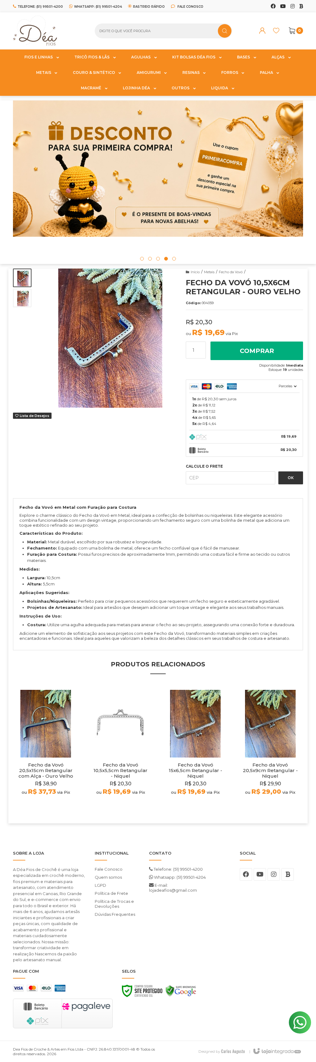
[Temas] (233, 1051)
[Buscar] (224, 31)
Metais (209, 272)
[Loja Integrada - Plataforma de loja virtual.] (276, 1051)
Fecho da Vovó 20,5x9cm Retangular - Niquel (270, 770)
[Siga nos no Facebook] (273, 6)
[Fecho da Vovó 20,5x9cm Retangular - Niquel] (270, 752)
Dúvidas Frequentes (115, 914)
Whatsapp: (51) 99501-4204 (179, 877)
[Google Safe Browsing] (180, 992)
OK (291, 477)
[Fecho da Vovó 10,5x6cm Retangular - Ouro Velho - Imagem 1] (22, 278)
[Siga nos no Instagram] (292, 6)
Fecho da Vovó (231, 272)
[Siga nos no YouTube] (260, 874)
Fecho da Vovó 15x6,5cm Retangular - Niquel (195, 770)
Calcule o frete (204, 466)
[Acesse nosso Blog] (301, 6)
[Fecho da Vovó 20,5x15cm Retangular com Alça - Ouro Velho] (45, 752)
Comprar (257, 351)
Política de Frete (111, 893)
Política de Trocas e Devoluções (114, 904)
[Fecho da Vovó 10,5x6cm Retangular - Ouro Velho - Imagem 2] (22, 298)
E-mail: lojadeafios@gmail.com (173, 888)
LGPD (100, 885)
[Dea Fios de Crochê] (49, 30)
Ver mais (45, 807)
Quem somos (108, 877)
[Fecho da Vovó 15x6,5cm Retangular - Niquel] (195, 752)
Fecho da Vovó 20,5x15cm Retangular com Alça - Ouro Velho (46, 770)
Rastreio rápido (149, 6)
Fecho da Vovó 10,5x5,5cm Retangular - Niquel (121, 770)
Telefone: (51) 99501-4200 (178, 869)
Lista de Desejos (34, 416)
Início (195, 272)
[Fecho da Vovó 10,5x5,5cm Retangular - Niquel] (120, 752)
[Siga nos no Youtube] (283, 6)
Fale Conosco (190, 6)
